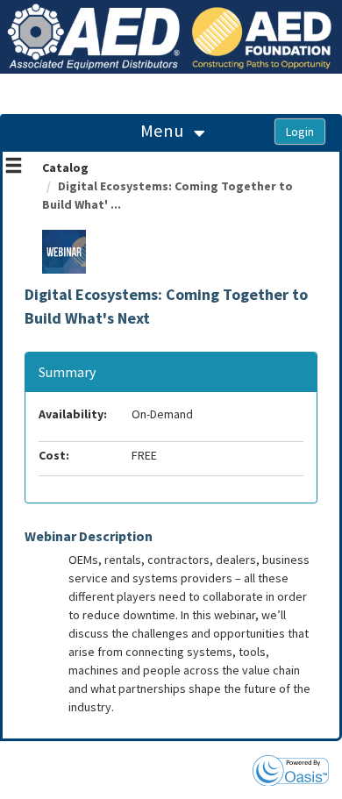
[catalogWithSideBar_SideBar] (13, 167)
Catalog (65, 167)
